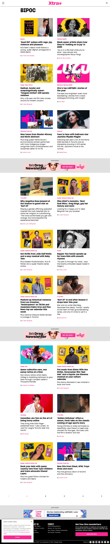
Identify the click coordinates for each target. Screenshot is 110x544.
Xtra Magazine (55, 3)
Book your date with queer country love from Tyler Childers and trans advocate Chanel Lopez (36, 470)
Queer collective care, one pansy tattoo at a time (33, 370)
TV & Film (23, 198)
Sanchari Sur (63, 318)
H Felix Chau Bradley (28, 55)
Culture (59, 131)
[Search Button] (107, 3)
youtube (96, 542)
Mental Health (62, 39)
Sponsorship (34, 532)
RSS (108, 542)
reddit (105, 542)
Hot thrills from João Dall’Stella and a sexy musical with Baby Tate (35, 256)
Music (59, 251)
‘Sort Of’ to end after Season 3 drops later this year (72, 301)
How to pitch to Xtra (37, 528)
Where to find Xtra (54, 528)
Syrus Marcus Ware (65, 58)
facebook (90, 542)
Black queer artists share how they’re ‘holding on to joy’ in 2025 (72, 44)
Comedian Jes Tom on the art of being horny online (36, 419)
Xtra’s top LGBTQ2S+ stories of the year (72, 89)
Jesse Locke (63, 270)
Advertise (33, 530)
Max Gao (61, 436)
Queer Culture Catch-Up (65, 198)
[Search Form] (107, 3)
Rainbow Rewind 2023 (64, 85)
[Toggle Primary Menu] (3, 3)
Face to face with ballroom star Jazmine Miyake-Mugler (72, 135)
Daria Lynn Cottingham (29, 224)
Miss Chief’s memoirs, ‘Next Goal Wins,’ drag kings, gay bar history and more (72, 203)
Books (22, 39)
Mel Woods (25, 434)
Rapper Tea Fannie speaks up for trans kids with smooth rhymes (71, 256)
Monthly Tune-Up (26, 131)
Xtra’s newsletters (54, 526)
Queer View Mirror (26, 85)
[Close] (31, 522)
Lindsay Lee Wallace (28, 385)
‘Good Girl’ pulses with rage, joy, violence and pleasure (36, 43)
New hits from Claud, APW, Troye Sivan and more (73, 467)
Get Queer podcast (54, 532)
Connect (51, 524)
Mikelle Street (63, 152)
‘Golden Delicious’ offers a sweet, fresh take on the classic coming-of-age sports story (73, 420)
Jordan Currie (26, 152)
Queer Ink (23, 366)
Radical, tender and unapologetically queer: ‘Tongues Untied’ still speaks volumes (34, 92)
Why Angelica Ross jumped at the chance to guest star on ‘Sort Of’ (35, 203)
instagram (99, 542)
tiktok (102, 542)
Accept (17, 537)
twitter (93, 542)
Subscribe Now (92, 534)
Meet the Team (35, 526)
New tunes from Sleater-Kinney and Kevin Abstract (36, 135)
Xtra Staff (62, 101)
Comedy (23, 415)
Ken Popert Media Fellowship (57, 530)
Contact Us (34, 524)
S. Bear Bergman (27, 104)
